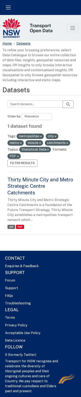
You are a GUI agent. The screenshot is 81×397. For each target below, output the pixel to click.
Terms (10, 318)
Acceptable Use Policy (22, 333)
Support (11, 288)
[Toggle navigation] (8, 7)
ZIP (11, 226)
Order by (13, 116)
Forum (10, 280)
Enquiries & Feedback (22, 266)
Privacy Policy (16, 325)
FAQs (9, 296)
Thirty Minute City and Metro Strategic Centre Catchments (40, 186)
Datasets (23, 43)
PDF (19, 226)
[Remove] (41, 136)
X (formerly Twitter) (20, 355)
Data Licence (15, 340)
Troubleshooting (18, 303)
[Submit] (68, 104)
